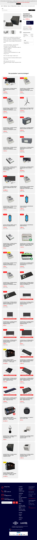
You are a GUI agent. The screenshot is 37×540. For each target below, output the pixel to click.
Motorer (20, 514)
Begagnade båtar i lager (22, 507)
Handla (20, 512)
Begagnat (20, 489)
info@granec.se (7, 495)
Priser (20, 496)
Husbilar (21, 486)
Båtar (20, 503)
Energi (18, 6)
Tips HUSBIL (21, 500)
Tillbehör (21, 517)
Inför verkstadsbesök (23, 497)
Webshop (5, 6)
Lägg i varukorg (28, 23)
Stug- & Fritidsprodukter (12, 6)
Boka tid (20, 495)
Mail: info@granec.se (32, 498)
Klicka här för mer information (23, 2)
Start (2, 6)
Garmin (20, 519)
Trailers (20, 515)
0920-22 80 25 (7, 491)
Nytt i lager (21, 488)
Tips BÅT (20, 498)
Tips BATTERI (21, 501)
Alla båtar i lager (22, 509)
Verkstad (21, 493)
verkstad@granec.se (9, 499)
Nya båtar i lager (22, 505)
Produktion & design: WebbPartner (17, 527)
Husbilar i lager (21, 491)
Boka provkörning (22, 510)
